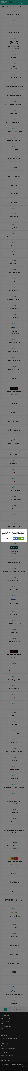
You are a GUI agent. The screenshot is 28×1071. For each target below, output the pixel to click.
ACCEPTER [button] (21, 538)
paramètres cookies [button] (7, 538)
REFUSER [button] (15, 538)
